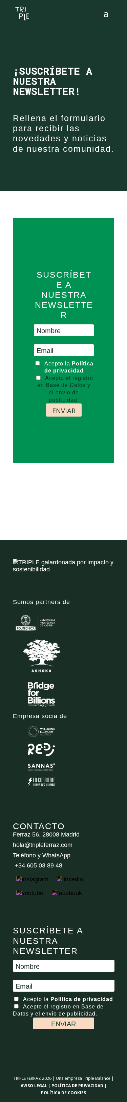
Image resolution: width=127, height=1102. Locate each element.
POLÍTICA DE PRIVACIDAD (77, 1086)
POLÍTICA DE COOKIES (63, 1093)
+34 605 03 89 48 (37, 865)
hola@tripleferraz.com (42, 845)
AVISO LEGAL (34, 1086)
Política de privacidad (81, 999)
